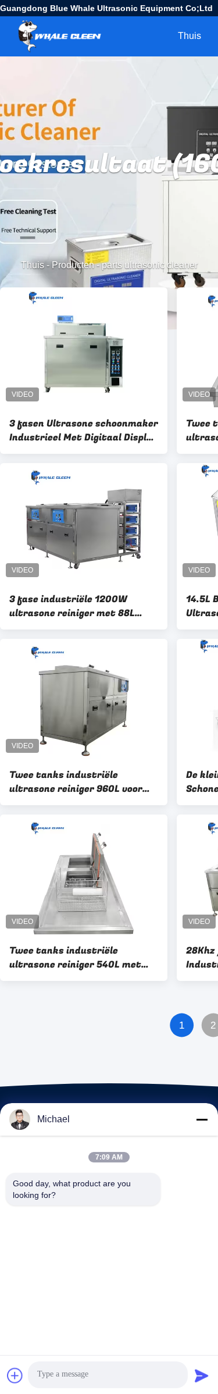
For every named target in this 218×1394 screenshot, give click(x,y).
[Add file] (15, 1375)
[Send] (201, 1375)
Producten (73, 265)
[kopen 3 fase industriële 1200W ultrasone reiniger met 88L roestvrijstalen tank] (83, 523)
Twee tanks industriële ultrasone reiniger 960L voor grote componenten (75, 782)
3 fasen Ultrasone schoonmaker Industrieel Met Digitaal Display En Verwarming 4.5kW (83, 430)
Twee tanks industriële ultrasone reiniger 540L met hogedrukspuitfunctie (75, 958)
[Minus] (202, 1119)
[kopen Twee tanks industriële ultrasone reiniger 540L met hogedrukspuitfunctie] (83, 874)
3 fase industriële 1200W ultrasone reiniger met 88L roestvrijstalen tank (72, 606)
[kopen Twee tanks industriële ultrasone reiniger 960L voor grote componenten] (83, 699)
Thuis (189, 36)
